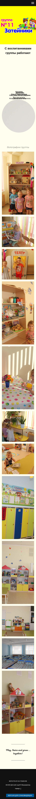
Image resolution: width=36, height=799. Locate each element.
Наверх (17, 788)
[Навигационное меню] (32, 3)
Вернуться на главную (18, 781)
